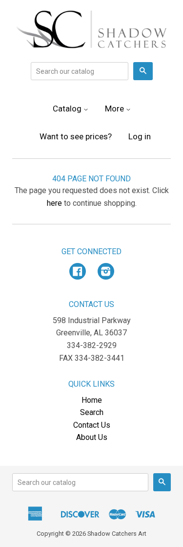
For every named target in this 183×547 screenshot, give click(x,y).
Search (91, 412)
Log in (139, 136)
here (54, 203)
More (115, 108)
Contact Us (91, 425)
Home (91, 400)
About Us (91, 437)
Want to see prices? (76, 136)
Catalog (68, 108)
